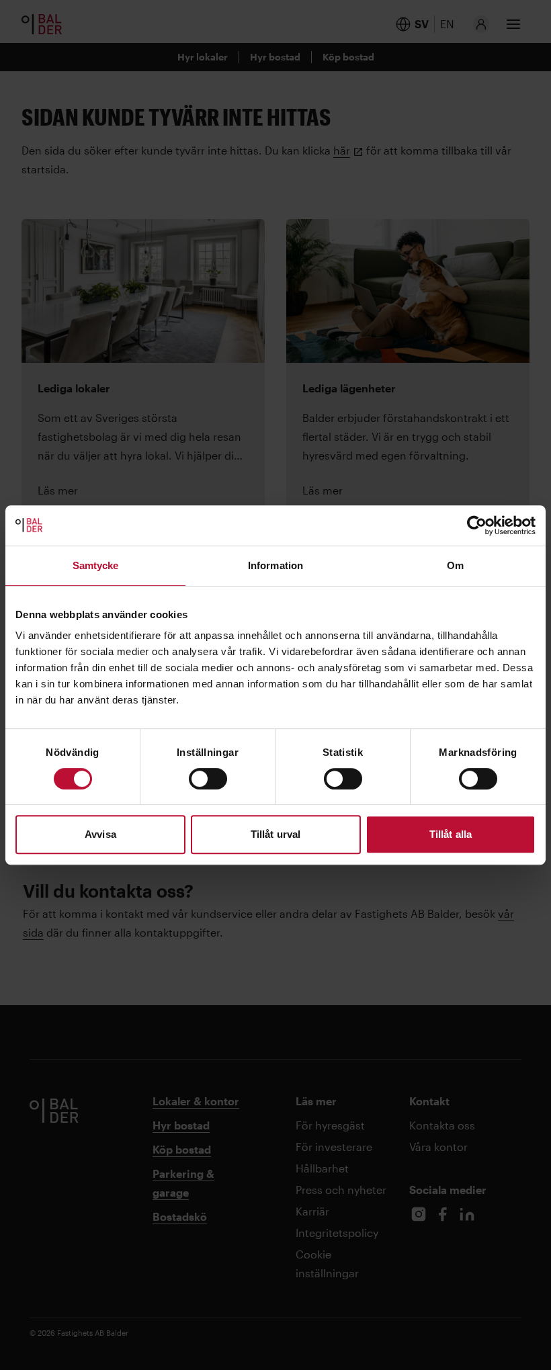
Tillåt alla (450, 834)
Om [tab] (455, 565)
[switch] (208, 778)
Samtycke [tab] (96, 565)
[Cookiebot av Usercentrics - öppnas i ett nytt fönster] (477, 525)
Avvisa (100, 834)
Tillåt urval (275, 834)
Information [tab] (275, 565)
